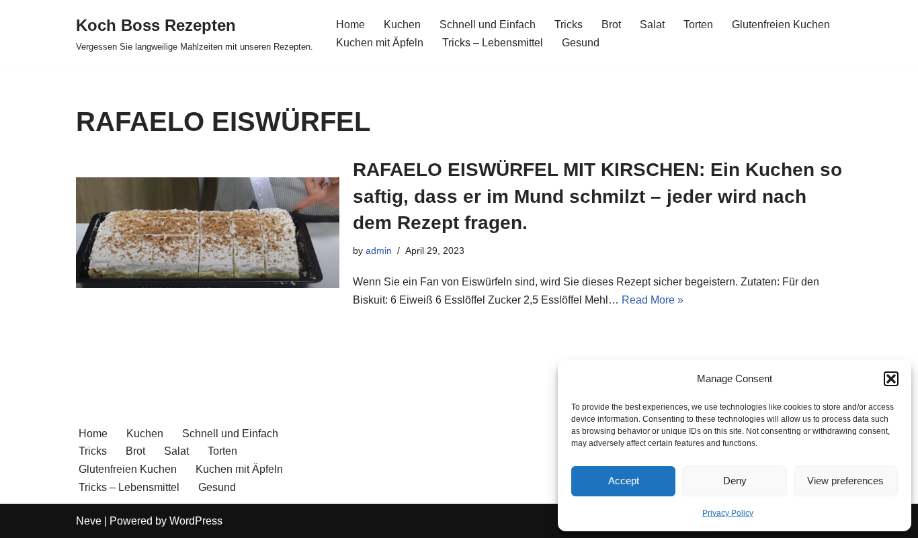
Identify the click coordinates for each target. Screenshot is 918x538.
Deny (735, 480)
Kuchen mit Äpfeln (379, 42)
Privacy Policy (727, 513)
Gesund (580, 42)
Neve (88, 521)
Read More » (652, 300)
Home (350, 24)
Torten (698, 24)
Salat (652, 24)
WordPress (195, 521)
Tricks (568, 24)
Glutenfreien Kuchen (781, 24)
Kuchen (402, 24)
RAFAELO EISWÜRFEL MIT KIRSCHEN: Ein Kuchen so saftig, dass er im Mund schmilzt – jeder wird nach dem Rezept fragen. (597, 195)
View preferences (845, 480)
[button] (891, 379)
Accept (623, 480)
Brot (611, 24)
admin (379, 250)
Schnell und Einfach (488, 24)
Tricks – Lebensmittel (492, 42)
